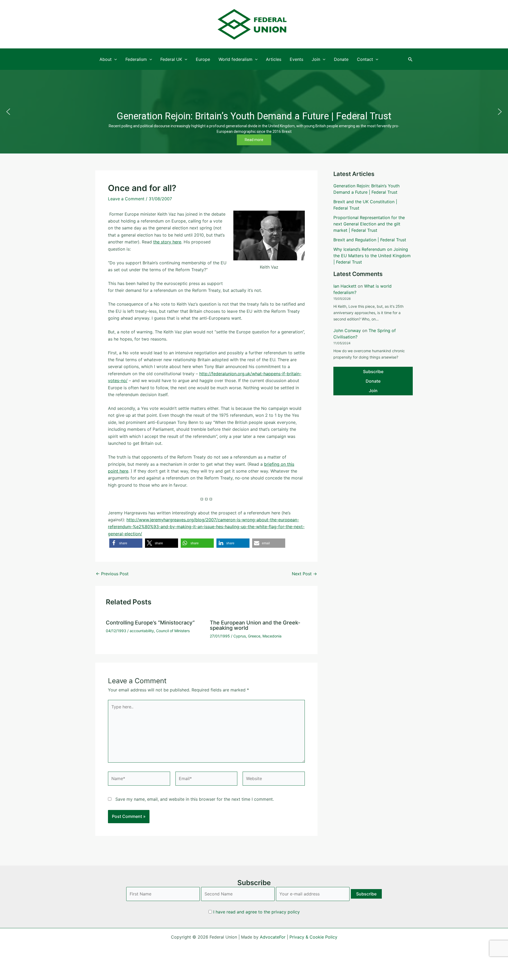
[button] (410, 59)
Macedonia (272, 636)
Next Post (304, 574)
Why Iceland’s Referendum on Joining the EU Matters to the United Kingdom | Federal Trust (372, 256)
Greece (254, 636)
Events (296, 59)
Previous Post (112, 574)
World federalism (235, 59)
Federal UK (171, 59)
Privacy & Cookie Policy (313, 937)
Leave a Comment (126, 198)
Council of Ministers (173, 630)
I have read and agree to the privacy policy (256, 911)
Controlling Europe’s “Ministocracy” (150, 622)
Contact (365, 59)
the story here (167, 241)
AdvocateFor (272, 937)
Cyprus (239, 636)
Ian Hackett (344, 286)
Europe (203, 59)
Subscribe (373, 371)
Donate (341, 59)
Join (316, 59)
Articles (273, 59)
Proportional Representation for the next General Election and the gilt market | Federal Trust (369, 224)
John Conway (347, 330)
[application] (114, 59)
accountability (142, 630)
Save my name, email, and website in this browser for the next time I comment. (194, 799)
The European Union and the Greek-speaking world (255, 625)
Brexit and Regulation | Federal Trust (369, 239)
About (105, 59)
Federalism (136, 59)
